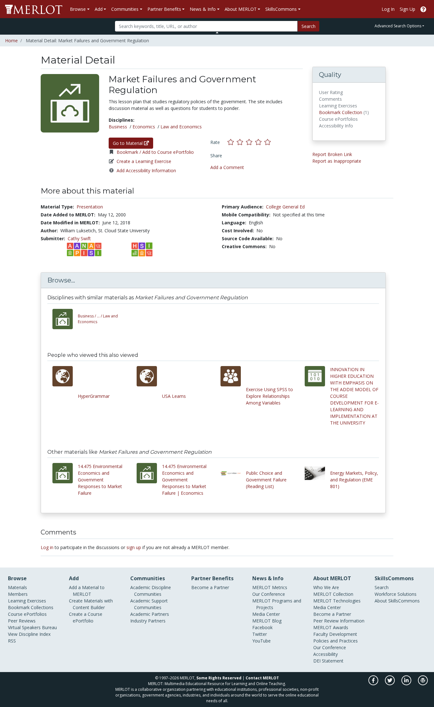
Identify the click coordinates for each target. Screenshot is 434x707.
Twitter (259, 634)
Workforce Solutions (396, 594)
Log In (388, 9)
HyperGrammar (94, 396)
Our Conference (268, 594)
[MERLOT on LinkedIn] (407, 683)
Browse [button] (78, 9)
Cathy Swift (79, 238)
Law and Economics (181, 127)
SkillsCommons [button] (281, 9)
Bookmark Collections (30, 607)
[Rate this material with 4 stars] (259, 142)
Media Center (266, 614)
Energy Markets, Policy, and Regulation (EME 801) (354, 479)
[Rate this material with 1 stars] (232, 142)
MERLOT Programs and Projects (276, 604)
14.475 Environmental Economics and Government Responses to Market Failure (100, 479)
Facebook (262, 627)
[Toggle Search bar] (217, 32)
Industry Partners (148, 621)
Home (11, 40)
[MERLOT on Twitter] (390, 683)
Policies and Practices (335, 641)
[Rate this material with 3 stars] (250, 142)
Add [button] (99, 9)
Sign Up (407, 9)
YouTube (261, 641)
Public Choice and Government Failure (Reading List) (266, 479)
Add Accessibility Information (146, 170)
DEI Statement (328, 661)
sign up (133, 547)
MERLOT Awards (330, 627)
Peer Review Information (338, 621)
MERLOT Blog (266, 621)
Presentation (90, 207)
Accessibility (325, 654)
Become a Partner (210, 587)
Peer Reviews (22, 621)
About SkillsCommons (397, 601)
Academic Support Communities (149, 604)
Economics (143, 127)
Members (18, 594)
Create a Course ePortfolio (85, 617)
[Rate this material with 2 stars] (241, 142)
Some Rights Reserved (218, 678)
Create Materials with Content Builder (91, 604)
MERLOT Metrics (269, 587)
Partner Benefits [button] (164, 9)
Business (118, 127)
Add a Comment (227, 167)
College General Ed (285, 207)
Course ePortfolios (27, 614)
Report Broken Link (332, 154)
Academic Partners (149, 614)
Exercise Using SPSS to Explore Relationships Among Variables (269, 396)
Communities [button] (125, 9)
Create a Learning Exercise (144, 161)
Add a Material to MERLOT (87, 590)
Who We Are (326, 587)
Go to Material (128, 143)
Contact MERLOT (262, 678)
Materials (17, 587)
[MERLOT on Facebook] (374, 683)
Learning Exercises (27, 601)
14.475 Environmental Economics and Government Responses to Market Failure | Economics (184, 479)
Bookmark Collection (340, 112)
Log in (47, 547)
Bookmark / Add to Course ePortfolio (155, 152)
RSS (12, 641)
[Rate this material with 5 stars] (268, 142)
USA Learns (174, 396)
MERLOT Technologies (337, 601)
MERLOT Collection (333, 594)
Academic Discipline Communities (150, 590)
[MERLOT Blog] (423, 683)
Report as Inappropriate (336, 161)
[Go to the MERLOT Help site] (423, 9)
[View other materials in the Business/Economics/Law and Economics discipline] (65, 319)
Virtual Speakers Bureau (32, 627)
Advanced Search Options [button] (398, 26)
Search (308, 26)
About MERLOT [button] (241, 9)
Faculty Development (335, 634)
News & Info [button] (203, 9)
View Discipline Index (29, 634)
